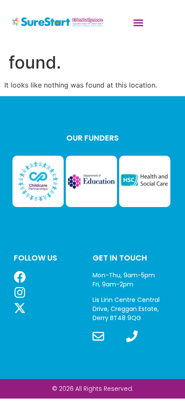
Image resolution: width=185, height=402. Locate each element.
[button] (138, 23)
